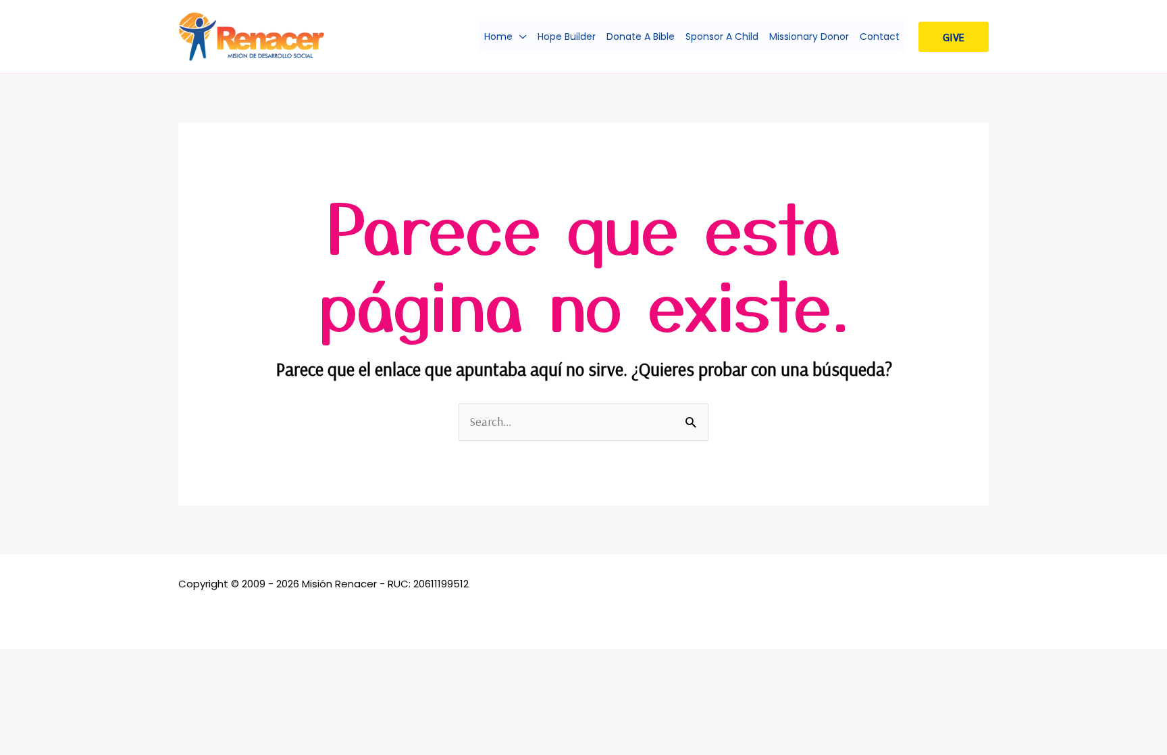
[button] (520, 36)
